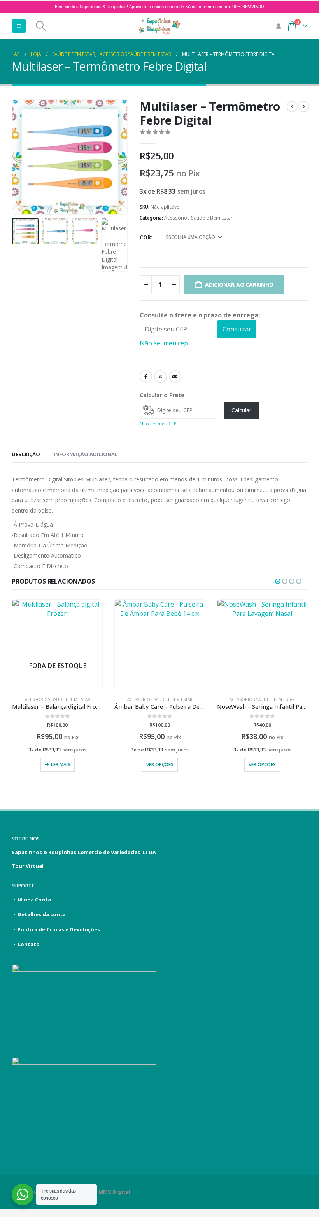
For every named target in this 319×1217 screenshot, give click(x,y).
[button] (19, 26)
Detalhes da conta (42, 914)
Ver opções (160, 764)
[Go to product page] (160, 644)
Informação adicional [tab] (85, 454)
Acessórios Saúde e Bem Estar (198, 217)
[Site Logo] (159, 26)
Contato (29, 944)
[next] (303, 106)
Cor (145, 237)
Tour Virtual (28, 865)
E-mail (175, 376)
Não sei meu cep (164, 343)
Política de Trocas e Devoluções (59, 929)
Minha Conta (34, 899)
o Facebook (146, 376)
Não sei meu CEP (158, 423)
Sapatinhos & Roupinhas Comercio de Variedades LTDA (84, 852)
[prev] (292, 106)
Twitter (160, 376)
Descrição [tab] (26, 454)
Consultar (237, 329)
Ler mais (60, 764)
